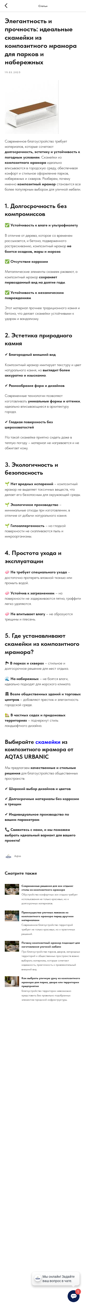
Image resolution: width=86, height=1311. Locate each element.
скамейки (48, 741)
